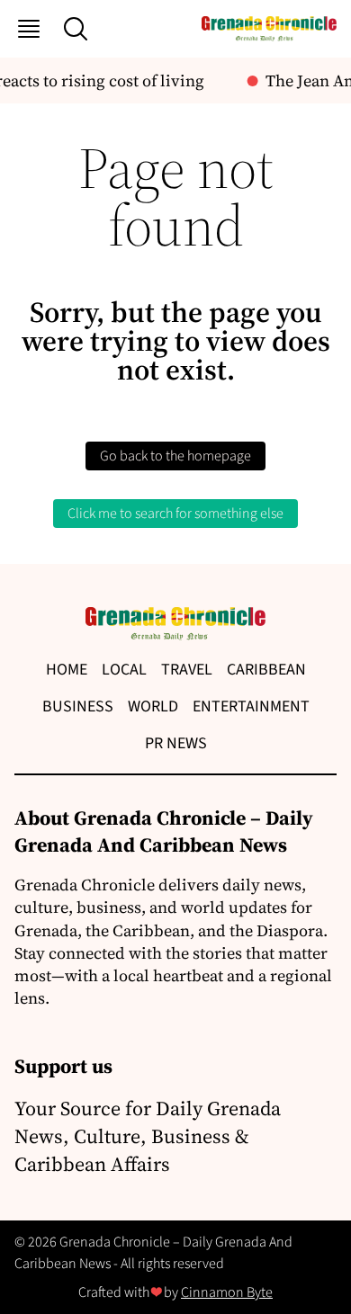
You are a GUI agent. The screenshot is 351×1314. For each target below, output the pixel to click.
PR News (176, 743)
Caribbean (266, 669)
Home (66, 669)
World (153, 706)
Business (77, 706)
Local (124, 669)
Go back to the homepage (175, 456)
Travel (186, 669)
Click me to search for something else (176, 513)
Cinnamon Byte (227, 1292)
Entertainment (251, 706)
